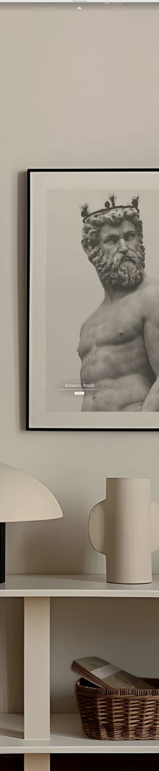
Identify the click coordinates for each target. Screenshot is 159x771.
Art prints (39, 7)
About (55, 7)
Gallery (48, 7)
